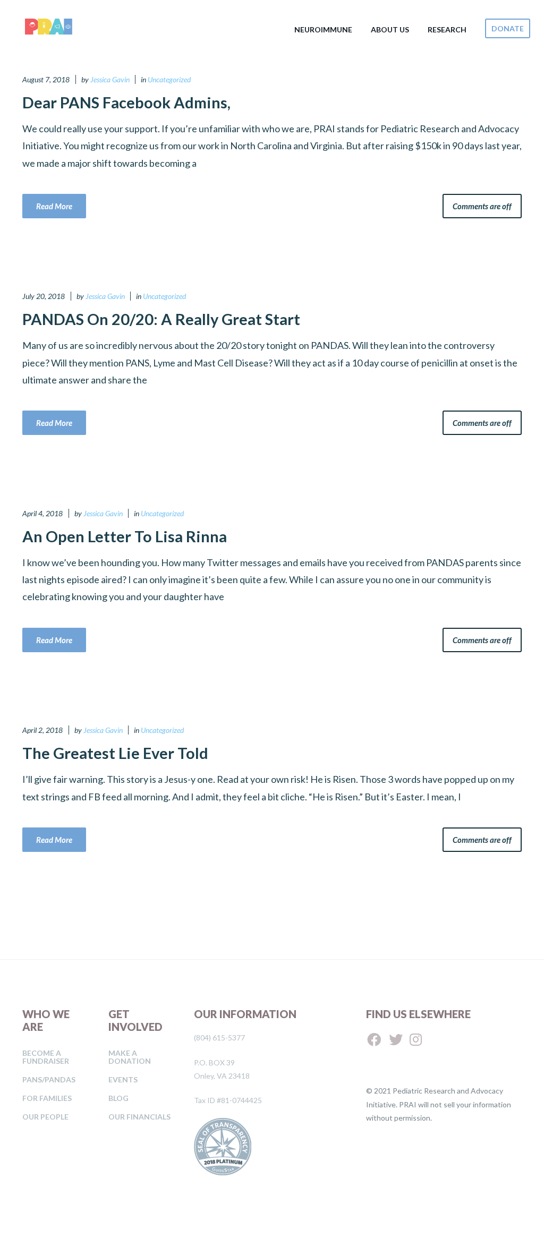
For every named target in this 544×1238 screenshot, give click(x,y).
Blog (118, 1098)
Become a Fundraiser (45, 1056)
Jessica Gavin (110, 79)
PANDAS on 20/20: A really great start (161, 319)
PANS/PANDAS (48, 1079)
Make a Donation (129, 1056)
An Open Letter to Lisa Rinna (124, 536)
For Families (47, 1098)
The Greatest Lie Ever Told (115, 753)
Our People (45, 1116)
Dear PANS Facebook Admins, (126, 102)
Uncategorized (169, 79)
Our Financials (139, 1116)
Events (123, 1079)
